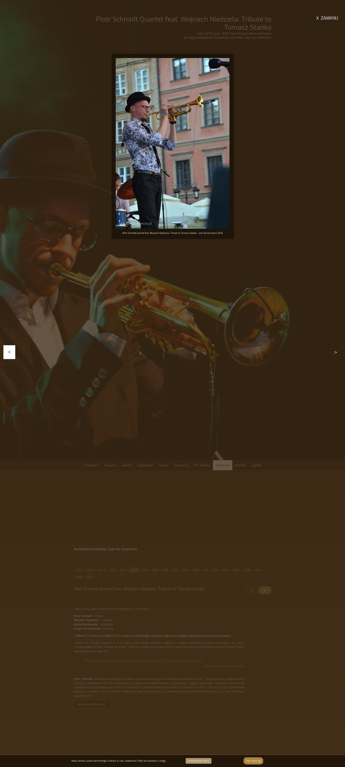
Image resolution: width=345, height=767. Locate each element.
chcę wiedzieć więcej (198, 760)
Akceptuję (253, 761)
